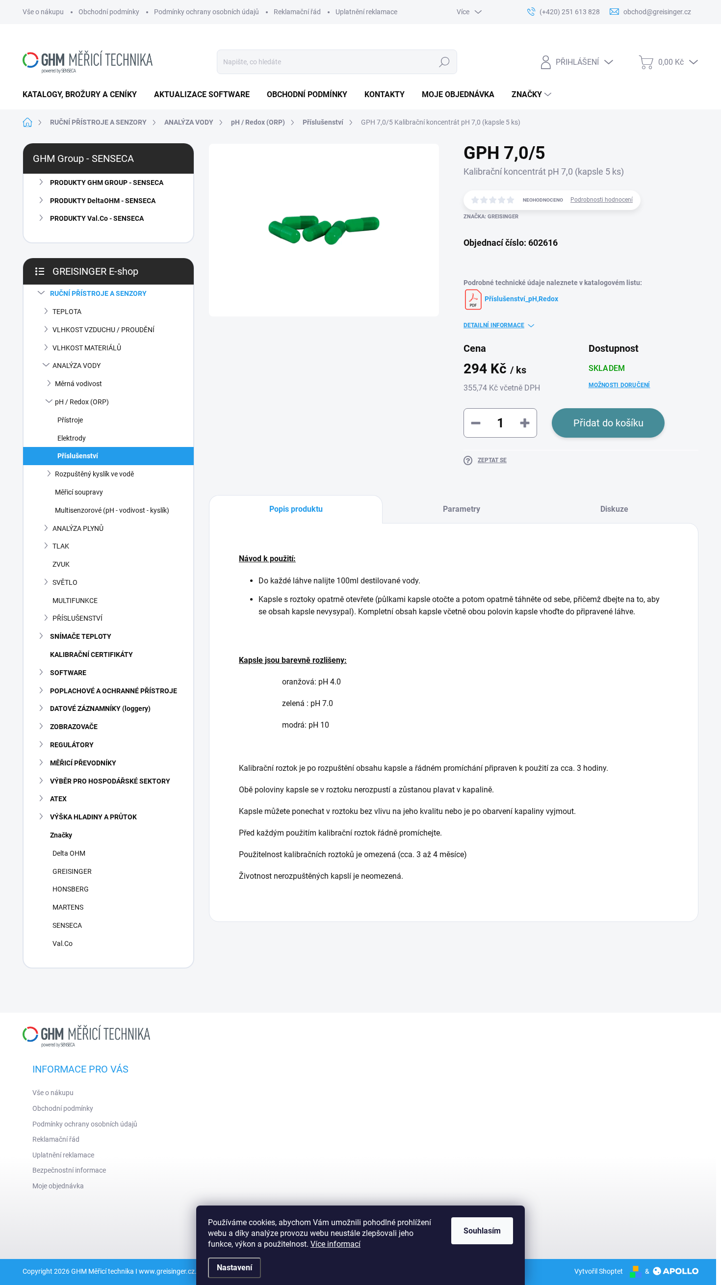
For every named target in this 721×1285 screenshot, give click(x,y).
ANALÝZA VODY (76, 365)
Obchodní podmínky (108, 12)
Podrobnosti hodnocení (601, 199)
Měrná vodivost (78, 384)
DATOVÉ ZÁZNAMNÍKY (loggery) (100, 708)
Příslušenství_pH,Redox (520, 299)
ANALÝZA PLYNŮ (77, 528)
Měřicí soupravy (79, 492)
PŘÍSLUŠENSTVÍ (77, 618)
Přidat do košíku (608, 423)
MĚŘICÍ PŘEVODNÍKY (83, 763)
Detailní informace (494, 325)
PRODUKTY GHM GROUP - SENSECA (106, 182)
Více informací (335, 1244)
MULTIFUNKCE (75, 600)
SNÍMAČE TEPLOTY (80, 636)
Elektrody (71, 438)
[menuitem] (83, 94)
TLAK (60, 546)
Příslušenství (77, 456)
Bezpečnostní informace (69, 1170)
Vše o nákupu (43, 12)
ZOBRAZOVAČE (74, 727)
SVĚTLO (64, 582)
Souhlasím (482, 1230)
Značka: (491, 216)
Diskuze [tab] (614, 509)
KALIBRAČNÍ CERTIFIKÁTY (91, 654)
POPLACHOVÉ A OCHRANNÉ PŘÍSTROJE (113, 691)
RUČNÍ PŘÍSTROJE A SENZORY (98, 293)
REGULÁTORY (72, 745)
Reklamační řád (297, 12)
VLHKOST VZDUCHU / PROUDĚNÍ (103, 330)
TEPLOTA (66, 311)
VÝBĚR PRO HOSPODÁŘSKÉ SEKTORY (110, 781)
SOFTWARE (68, 673)
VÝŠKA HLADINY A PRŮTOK (93, 817)
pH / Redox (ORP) (82, 402)
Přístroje (70, 420)
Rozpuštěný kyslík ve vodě (94, 474)
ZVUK (61, 564)
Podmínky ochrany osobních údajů (206, 12)
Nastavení (234, 1267)
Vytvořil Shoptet (598, 1271)
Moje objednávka (58, 1186)
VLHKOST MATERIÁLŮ (86, 348)
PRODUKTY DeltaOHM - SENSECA (102, 201)
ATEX (58, 799)
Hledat (444, 62)
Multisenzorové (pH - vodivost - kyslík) (112, 510)
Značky (61, 835)
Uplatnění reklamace (366, 12)
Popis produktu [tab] (296, 509)
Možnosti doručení (619, 385)
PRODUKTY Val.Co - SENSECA (97, 218)
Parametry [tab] (461, 509)
